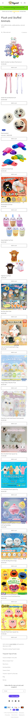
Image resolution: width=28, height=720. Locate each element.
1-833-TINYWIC (12, 644)
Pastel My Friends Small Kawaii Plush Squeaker (12, 418)
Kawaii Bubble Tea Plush (7, 240)
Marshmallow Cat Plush (6, 204)
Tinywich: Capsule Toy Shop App (10, 673)
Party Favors (5, 664)
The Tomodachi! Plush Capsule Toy (9, 489)
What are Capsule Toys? (8, 660)
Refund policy (21, 712)
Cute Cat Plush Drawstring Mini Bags (10, 347)
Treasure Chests (6, 670)
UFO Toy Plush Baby (6, 525)
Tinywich (8, 712)
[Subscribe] (23, 691)
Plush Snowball (4, 133)
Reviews (4, 680)
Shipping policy (21, 714)
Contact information (14, 717)
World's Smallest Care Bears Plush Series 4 (11, 62)
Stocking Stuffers (7, 667)
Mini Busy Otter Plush (6, 311)
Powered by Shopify (14, 712)
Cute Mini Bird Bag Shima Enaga (9, 560)
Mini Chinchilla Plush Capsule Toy (9, 453)
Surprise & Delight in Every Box (10, 657)
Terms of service (14, 714)
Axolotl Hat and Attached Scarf (8, 97)
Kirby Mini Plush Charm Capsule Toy (9, 632)
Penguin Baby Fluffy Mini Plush (8, 382)
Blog (4, 676)
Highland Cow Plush (6, 275)
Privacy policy (7, 714)
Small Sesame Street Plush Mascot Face (10, 596)
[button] (2, 2)
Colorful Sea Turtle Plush (7, 168)
